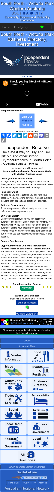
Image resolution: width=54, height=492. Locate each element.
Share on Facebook (27, 302)
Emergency (21, 27)
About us (43, 483)
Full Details (27, 76)
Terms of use (13, 483)
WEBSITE (27, 288)
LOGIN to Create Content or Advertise (27, 466)
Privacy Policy (29, 483)
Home (6, 27)
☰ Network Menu (27, 346)
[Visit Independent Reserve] (27, 121)
